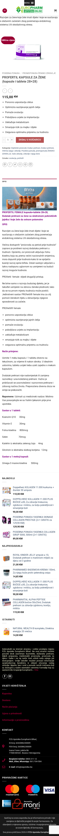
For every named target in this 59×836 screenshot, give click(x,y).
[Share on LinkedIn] (30, 164)
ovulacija (12, 158)
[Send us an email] (10, 676)
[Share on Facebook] (10, 164)
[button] (27, 3)
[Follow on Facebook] (4, 676)
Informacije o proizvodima (15, 720)
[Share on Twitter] (15, 164)
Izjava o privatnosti (12, 713)
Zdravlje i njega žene (31, 154)
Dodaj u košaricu (30, 140)
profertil (20, 158)
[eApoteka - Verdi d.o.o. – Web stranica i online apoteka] (29, 11)
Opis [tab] (4, 181)
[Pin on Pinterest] (25, 164)
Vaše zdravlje (17, 154)
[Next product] (4, 91)
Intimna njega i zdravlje (11, 151)
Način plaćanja (9, 706)
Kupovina (7, 693)
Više (36, 670)
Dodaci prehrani (33, 148)
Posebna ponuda (11, 73)
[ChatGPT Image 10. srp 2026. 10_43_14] (29, 198)
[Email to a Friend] (20, 164)
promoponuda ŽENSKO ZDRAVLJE (39, 73)
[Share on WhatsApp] (4, 164)
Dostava (6, 700)
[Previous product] (10, 91)
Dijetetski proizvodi (18, 148)
